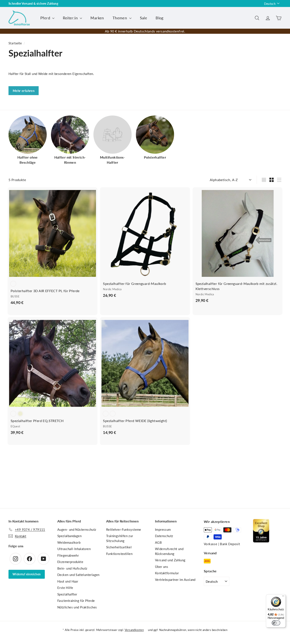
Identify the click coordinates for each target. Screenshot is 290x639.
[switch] (276, 622)
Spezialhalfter (67, 594)
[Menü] (283, 597)
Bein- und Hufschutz (72, 568)
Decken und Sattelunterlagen (78, 575)
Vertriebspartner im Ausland (175, 579)
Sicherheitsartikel (119, 547)
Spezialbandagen (69, 536)
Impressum (163, 529)
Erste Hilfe (65, 588)
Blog (159, 17)
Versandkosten (134, 630)
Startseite (15, 43)
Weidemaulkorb (68, 542)
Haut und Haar (67, 581)
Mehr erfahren (23, 91)
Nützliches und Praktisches (77, 607)
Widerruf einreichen (27, 574)
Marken (97, 17)
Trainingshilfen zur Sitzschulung (119, 538)
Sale (143, 17)
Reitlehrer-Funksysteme (123, 529)
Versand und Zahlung (170, 560)
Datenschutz (164, 536)
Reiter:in (71, 17)
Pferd (45, 17)
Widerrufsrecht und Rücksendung (169, 551)
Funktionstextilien (119, 554)
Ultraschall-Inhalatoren (74, 549)
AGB (158, 542)
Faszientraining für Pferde (76, 600)
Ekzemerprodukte (70, 562)
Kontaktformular (167, 573)
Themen (120, 17)
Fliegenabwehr (68, 555)
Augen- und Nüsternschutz (76, 529)
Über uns (161, 567)
